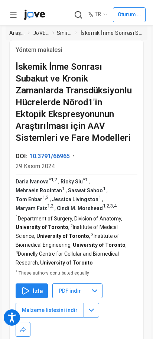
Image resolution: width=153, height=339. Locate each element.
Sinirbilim (64, 33)
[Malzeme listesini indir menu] (91, 310)
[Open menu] (13, 15)
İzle (38, 291)
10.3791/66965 (49, 156)
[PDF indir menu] (94, 290)
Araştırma (17, 33)
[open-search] (78, 15)
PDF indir (70, 291)
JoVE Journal (41, 33)
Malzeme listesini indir (50, 310)
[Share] (23, 329)
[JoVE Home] (34, 15)
